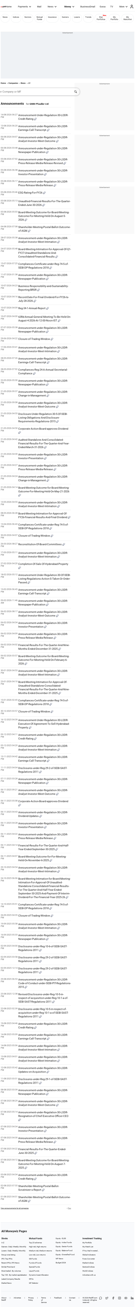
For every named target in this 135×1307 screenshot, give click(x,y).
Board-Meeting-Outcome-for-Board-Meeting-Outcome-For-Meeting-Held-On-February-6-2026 (43, 660)
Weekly (16, 1247)
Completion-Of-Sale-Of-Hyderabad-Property (43, 564)
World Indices (87, 1271)
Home (9, 6)
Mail (39, 6)
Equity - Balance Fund (64, 1250)
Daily (10, 1247)
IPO (2, 1259)
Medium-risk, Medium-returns (40, 1251)
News (50, 6)
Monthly (23, 1247)
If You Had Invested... (90, 1251)
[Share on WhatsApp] (100, 1300)
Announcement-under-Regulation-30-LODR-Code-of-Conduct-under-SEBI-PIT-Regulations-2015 (44, 983)
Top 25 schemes (35, 1242)
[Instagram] (119, 1300)
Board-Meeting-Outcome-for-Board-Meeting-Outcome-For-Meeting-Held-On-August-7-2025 (43, 1164)
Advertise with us (89, 1275)
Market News (6, 1283)
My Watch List (87, 1247)
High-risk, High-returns (37, 1247)
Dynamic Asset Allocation (39, 1275)
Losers (77, 17)
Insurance (52, 17)
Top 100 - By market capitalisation (14, 1275)
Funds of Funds (35, 1263)
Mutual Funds (40, 18)
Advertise (17, 1298)
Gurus (103, 6)
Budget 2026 (61, 1263)
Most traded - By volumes (11, 1271)
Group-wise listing (8, 1255)
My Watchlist (127, 18)
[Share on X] (106, 1300)
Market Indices (88, 1263)
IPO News (15, 1263)
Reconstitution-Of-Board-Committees (40, 544)
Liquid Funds (34, 1271)
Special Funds (34, 1267)
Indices (16, 17)
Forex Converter (88, 1259)
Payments (23, 6)
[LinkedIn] (132, 1300)
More (121, 6)
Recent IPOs (6, 1263)
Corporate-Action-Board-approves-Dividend (43, 428)
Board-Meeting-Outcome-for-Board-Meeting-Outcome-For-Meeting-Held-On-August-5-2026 (43, 216)
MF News (59, 1258)
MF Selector (33, 1283)
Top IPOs (8, 1259)
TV (111, 6)
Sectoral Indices (88, 1267)
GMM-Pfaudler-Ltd (39, 104)
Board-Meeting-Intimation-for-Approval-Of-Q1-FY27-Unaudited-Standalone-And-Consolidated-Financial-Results (44, 253)
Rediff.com (93, 1298)
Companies (13, 83)
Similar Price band (8, 1267)
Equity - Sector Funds (64, 1246)
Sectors (27, 17)
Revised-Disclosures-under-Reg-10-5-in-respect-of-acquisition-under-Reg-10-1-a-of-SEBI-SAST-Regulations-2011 (43, 998)
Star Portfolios (101, 18)
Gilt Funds (33, 1259)
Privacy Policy (31, 1299)
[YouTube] (125, 1300)
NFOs (31, 1279)
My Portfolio (114, 18)
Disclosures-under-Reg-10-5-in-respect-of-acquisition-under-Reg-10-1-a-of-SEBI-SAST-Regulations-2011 (43, 1013)
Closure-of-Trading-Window (34, 339)
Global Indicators (88, 1255)
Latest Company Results (10, 1279)
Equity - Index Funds (64, 1242)
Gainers (65, 17)
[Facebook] (113, 1300)
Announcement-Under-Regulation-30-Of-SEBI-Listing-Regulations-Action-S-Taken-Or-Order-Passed (44, 578)
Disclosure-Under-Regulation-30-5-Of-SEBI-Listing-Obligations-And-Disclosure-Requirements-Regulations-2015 (43, 417)
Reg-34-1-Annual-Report (32, 308)
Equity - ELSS (61, 1238)
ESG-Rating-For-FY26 (30, 192)
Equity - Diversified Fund (65, 1254)
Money (67, 6)
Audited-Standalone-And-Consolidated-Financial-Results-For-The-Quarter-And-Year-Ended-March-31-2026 (43, 443)
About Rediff (3, 1299)
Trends (88, 17)
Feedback (58, 1298)
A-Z (2, 1242)
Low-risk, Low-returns (37, 1255)
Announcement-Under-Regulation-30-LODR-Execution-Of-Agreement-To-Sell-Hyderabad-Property (43, 724)
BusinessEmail (87, 6)
